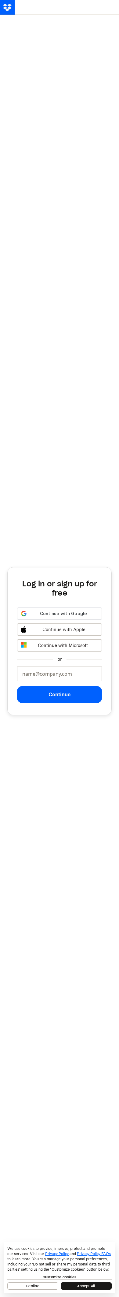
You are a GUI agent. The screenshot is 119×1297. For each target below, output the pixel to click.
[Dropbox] (7, 7)
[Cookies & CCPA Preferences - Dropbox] (59, 1267)
